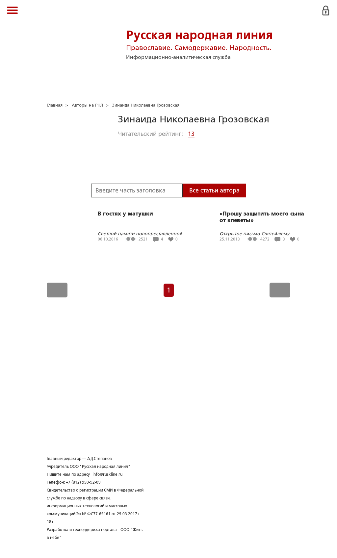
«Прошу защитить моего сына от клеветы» (262, 217)
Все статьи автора (214, 190)
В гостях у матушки (125, 214)
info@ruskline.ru (107, 474)
